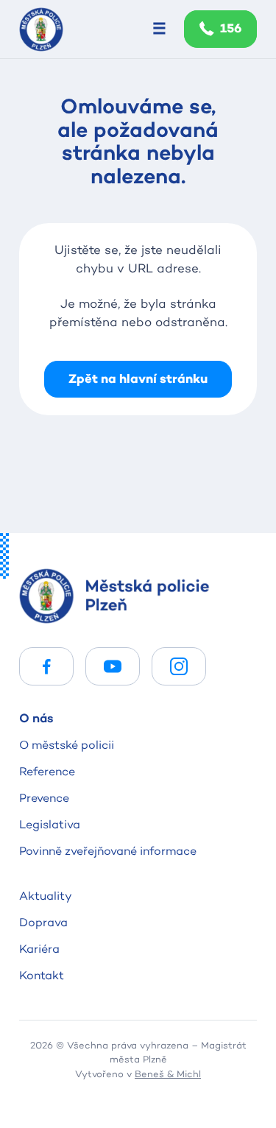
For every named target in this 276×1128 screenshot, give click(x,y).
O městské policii (66, 745)
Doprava (43, 922)
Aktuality (45, 896)
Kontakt (41, 975)
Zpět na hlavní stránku (138, 379)
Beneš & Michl (168, 1073)
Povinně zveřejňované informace (108, 851)
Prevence (44, 798)
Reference (47, 771)
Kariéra (39, 949)
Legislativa (49, 824)
